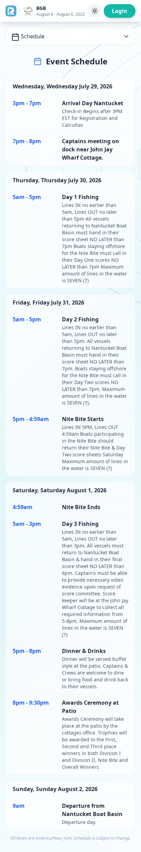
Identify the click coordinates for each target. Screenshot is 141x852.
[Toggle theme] (95, 11)
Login (119, 11)
